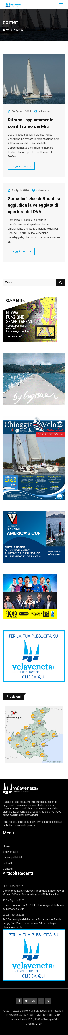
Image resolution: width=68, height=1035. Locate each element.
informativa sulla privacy (21, 825)
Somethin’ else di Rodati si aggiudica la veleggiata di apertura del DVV (34, 205)
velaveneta (44, 111)
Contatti (8, 868)
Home (9, 29)
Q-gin (39, 1023)
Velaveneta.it (10, 851)
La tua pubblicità (12, 857)
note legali (32, 814)
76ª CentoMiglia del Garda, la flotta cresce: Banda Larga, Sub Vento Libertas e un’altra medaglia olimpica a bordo (32, 923)
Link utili (7, 863)
